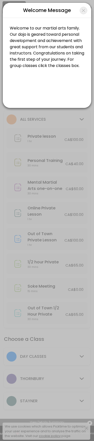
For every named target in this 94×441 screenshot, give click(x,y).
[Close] (83, 10)
